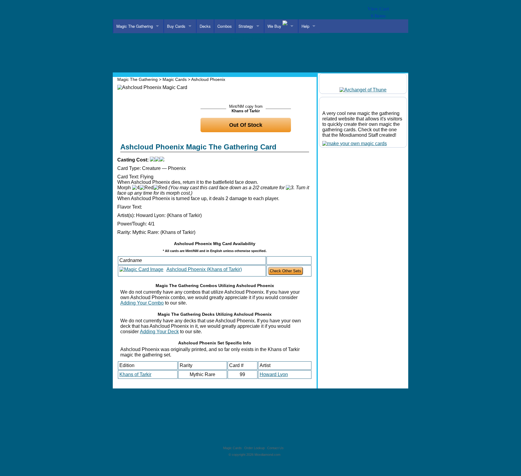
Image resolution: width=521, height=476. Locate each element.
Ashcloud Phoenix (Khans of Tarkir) (204, 269)
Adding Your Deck (159, 331)
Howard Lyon (274, 374)
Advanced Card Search (246, 39)
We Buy (275, 26)
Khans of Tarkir (135, 374)
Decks (205, 26)
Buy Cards (176, 26)
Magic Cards (175, 79)
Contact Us (275, 448)
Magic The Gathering (134, 26)
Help (305, 26)
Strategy (245, 26)
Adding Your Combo (142, 302)
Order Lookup (254, 448)
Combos (224, 26)
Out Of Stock (245, 125)
